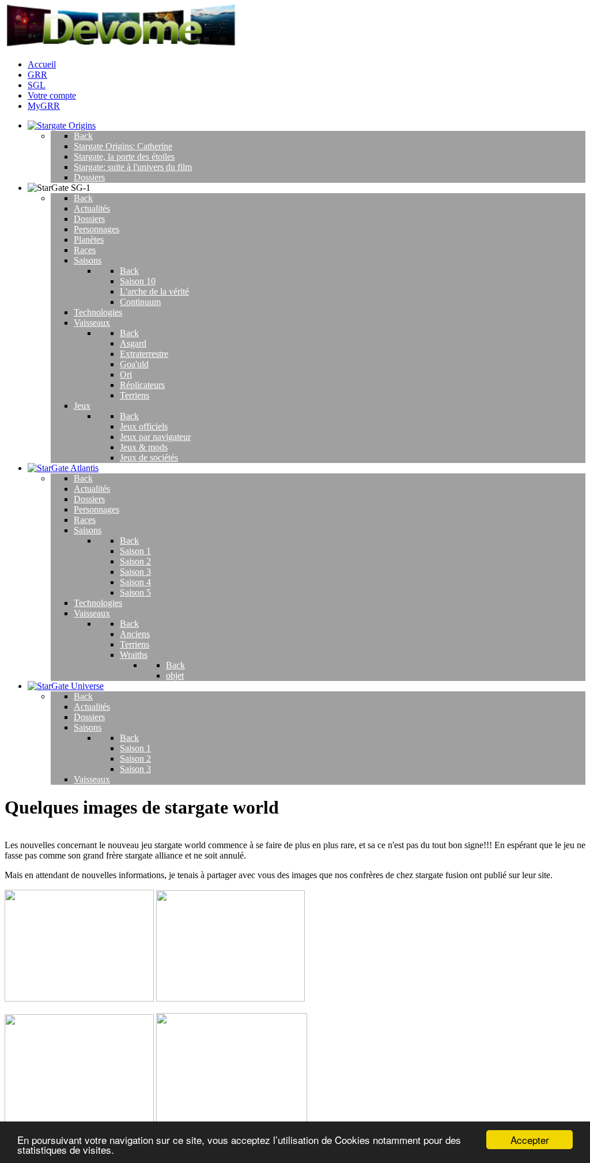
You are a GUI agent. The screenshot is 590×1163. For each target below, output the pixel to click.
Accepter (529, 1139)
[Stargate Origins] (62, 125)
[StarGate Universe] (66, 686)
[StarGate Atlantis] (63, 468)
